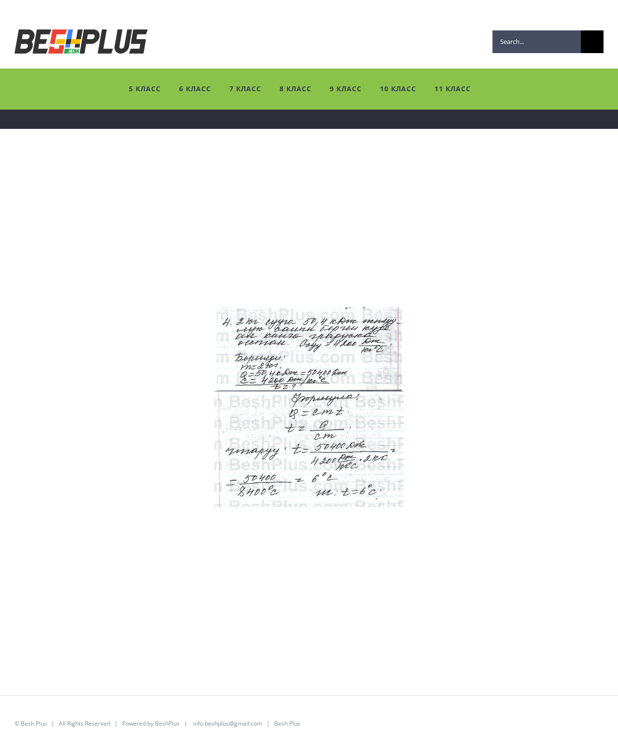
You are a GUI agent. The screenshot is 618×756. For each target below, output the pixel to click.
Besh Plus (34, 723)
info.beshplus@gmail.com (227, 723)
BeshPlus (167, 723)
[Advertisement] (304, 240)
